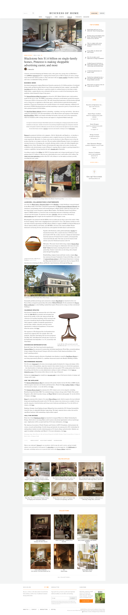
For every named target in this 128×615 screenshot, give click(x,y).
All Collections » (64, 577)
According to (27, 89)
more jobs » (94, 162)
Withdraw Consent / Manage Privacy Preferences (94, 611)
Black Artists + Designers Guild (40, 204)
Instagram (35, 364)
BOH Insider (71, 447)
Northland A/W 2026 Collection (40, 541)
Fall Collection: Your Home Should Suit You (40, 571)
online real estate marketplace (32, 156)
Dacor (78, 385)
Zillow (40, 152)
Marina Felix (31, 69)
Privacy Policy (102, 609)
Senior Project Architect (94, 113)
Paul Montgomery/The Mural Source (87, 541)
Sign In (102, 13)
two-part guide (51, 375)
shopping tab (54, 149)
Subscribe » (86, 601)
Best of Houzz (53, 399)
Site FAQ (53, 609)
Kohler (72, 385)
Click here (45, 128)
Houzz (26, 399)
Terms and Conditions (93, 609)
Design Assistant (94, 134)
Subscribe (94, 13)
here (38, 328)
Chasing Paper (75, 244)
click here (54, 214)
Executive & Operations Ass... (94, 105)
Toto (63, 385)
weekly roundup (63, 77)
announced (36, 75)
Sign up (39, 445)
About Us (25, 609)
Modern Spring (64, 571)
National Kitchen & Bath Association (36, 96)
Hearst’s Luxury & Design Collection (67, 206)
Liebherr (67, 385)
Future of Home (61, 449)
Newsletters (44, 609)
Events (61, 16)
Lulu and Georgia (40, 569)
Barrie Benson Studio (87, 571)
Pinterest (26, 135)
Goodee (73, 230)
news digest (28, 55)
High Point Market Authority (34, 111)
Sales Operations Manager (94, 143)
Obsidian (56, 204)
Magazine (86, 16)
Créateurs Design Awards (33, 390)
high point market (46, 440)
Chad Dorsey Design (71, 356)
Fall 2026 (64, 541)
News (40, 16)
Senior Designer (94, 124)
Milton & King (40, 540)
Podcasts (79, 16)
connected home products (51, 259)
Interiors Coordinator (94, 152)
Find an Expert (69, 17)
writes (25, 145)
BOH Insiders (72, 128)
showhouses (58, 440)
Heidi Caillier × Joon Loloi (64, 540)
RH (64, 569)
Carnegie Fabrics (28, 349)
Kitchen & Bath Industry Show (35, 383)
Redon (87, 542)
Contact (34, 609)
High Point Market (29, 115)
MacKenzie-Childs (39, 418)
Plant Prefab (59, 301)
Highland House (87, 569)
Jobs (56, 16)
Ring (76, 255)
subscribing (50, 447)
